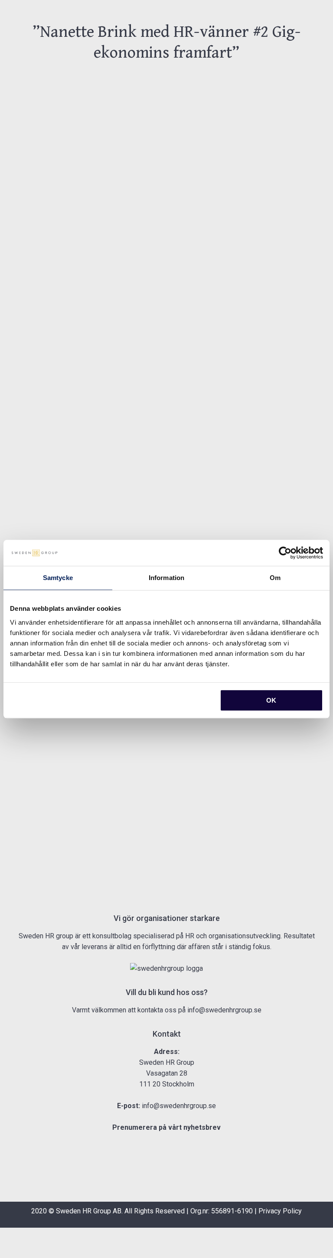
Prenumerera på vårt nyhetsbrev (166, 1127)
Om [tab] (275, 577)
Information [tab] (166, 577)
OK (271, 700)
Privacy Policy (280, 1211)
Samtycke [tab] (58, 577)
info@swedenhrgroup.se (224, 1010)
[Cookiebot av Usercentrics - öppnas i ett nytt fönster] (285, 552)
